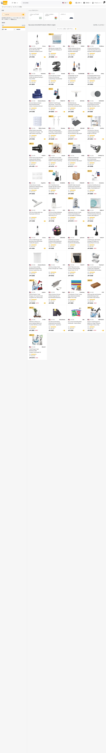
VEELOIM (82, 128)
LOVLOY (102, 237)
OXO (44, 210)
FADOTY (82, 265)
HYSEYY (43, 155)
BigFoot (102, 210)
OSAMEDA (62, 183)
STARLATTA (101, 155)
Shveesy (63, 128)
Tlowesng (82, 292)
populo (43, 292)
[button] (79, 3)
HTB (103, 292)
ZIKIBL (82, 155)
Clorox (43, 46)
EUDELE (82, 46)
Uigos (63, 292)
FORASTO (62, 101)
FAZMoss (101, 46)
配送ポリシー (14, 19)
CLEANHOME (81, 73)
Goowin (63, 73)
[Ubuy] (4, 2)
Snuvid (63, 155)
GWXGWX (62, 237)
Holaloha (43, 73)
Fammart (101, 265)
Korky (102, 73)
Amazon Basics (41, 101)
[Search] (70, 2)
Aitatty (102, 128)
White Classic (42, 128)
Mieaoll (43, 347)
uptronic (82, 237)
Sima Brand (62, 319)
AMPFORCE (101, 319)
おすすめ (101, 25)
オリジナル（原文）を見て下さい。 (65, 29)
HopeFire (43, 183)
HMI (83, 319)
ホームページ (5, 7)
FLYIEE (43, 319)
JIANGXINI (101, 101)
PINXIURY (82, 183)
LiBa (64, 46)
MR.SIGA (82, 101)
